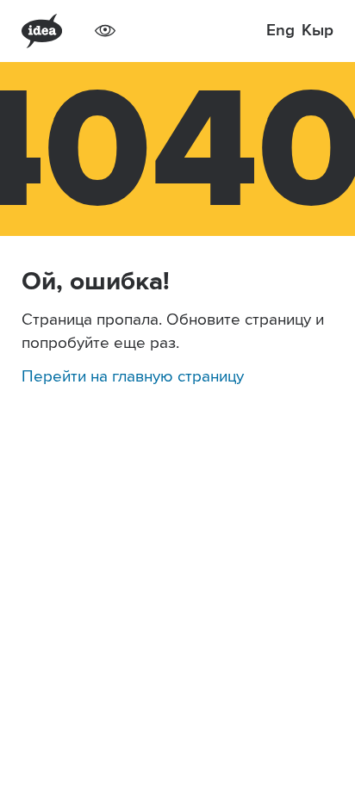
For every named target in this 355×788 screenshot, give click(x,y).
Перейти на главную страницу (133, 377)
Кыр (317, 30)
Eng (280, 30)
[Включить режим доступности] (105, 31)
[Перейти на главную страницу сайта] (42, 31)
